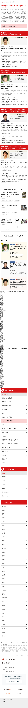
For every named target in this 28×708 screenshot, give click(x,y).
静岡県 (1, 320)
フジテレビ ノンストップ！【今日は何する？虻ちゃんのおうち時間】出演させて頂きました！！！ (10, 220)
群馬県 (1, 309)
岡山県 (1, 332)
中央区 (3, 510)
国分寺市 (4, 613)
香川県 (1, 336)
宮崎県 (1, 345)
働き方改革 (15, 212)
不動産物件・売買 (6, 405)
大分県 (1, 343)
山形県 (1, 299)
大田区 (3, 544)
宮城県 (1, 298)
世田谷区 (2, 362)
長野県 (1, 312)
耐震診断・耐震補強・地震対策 (10, 440)
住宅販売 (4, 409)
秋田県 (1, 297)
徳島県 (1, 335)
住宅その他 (5, 462)
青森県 (1, 295)
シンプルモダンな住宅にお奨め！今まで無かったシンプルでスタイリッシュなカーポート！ (10, 194)
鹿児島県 (2, 346)
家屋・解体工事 (6, 447)
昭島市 (3, 605)
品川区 (3, 536)
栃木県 (1, 308)
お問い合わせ (5, 701)
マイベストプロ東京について (9, 667)
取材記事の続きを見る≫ (6, 56)
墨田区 (3, 529)
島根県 (1, 333)
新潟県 (1, 313)
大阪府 (1, 324)
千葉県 (1, 305)
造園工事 (17, 200)
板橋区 (3, 575)
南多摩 (3, 488)
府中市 (3, 601)
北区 (3, 567)
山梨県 (1, 311)
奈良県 (1, 328)
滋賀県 (1, 326)
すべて (3, 394)
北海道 (1, 294)
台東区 (3, 525)
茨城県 (1, 307)
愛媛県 (1, 337)
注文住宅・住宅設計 (7, 398)
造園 (3, 424)
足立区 (3, 582)
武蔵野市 (4, 598)
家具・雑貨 (5, 432)
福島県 (1, 300)
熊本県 (1, 344)
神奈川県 (2, 303)
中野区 (3, 556)
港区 (1, 352)
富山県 (1, 314)
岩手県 (1, 296)
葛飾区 (3, 586)
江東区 (3, 533)
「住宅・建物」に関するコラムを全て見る (14, 236)
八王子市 (2, 384)
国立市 (3, 617)
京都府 (1, 325)
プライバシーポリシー (8, 671)
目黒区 (3, 540)
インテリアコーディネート (9, 428)
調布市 (3, 609)
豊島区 (3, 563)
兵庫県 (1, 327)
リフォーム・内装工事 (8, 417)
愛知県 (1, 319)
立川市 (3, 594)
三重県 (1, 321)
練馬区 (1, 371)
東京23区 (4, 476)
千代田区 (4, 506)
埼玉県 (1, 306)
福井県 (1, 317)
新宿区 (3, 517)
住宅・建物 (9, 394)
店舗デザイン (5, 459)
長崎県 (1, 342)
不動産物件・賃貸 (6, 401)
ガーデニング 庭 (5, 212)
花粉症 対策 (4, 214)
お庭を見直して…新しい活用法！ (9, 205)
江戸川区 (4, 590)
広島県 (1, 331)
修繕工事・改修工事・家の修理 (10, 443)
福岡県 (1, 340)
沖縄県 (1, 347)
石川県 (1, 315)
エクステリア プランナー (7, 200)
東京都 (1, 302)
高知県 (1, 338)
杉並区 (3, 559)
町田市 (3, 628)
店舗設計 (4, 455)
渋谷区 (3, 552)
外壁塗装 (4, 436)
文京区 (3, 521)
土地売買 (4, 413)
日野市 (3, 632)
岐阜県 (1, 322)
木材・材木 (5, 451)
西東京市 (4, 620)
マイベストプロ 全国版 (7, 699)
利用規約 (5, 669)
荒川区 (3, 571)
